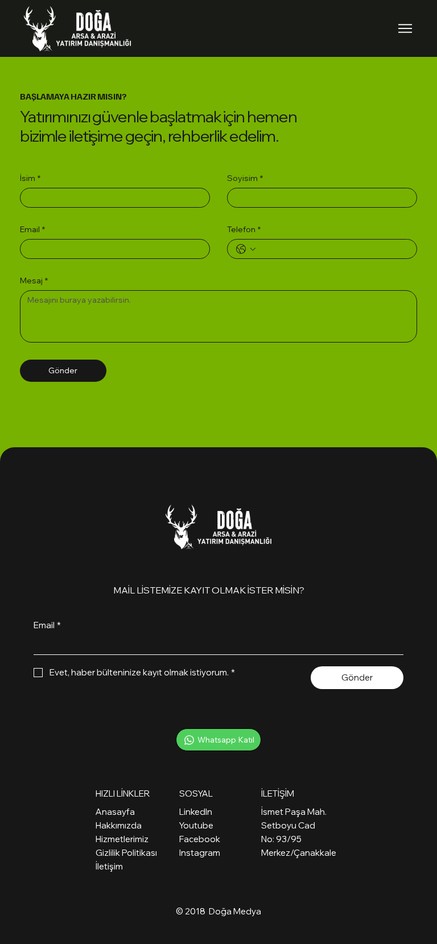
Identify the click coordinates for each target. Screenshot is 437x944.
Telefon (244, 229)
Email (32, 229)
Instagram (199, 852)
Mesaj (34, 281)
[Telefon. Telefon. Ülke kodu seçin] (245, 249)
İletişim (109, 866)
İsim (30, 178)
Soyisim (245, 178)
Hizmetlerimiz (122, 839)
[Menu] (405, 28)
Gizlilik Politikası (126, 852)
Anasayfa (115, 811)
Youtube (196, 825)
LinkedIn (195, 811)
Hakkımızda (119, 825)
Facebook (199, 839)
